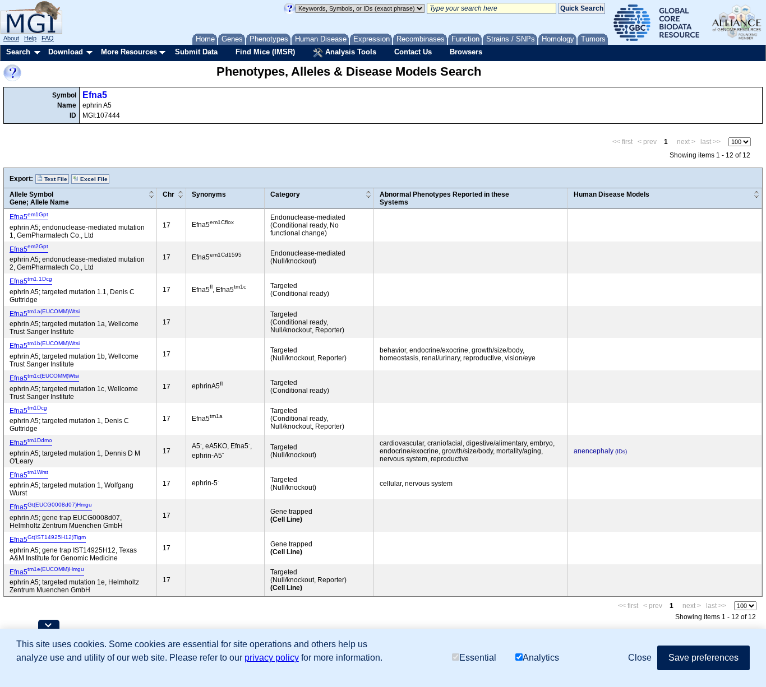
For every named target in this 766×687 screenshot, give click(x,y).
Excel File (93, 179)
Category (285, 194)
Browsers (466, 52)
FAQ (47, 38)
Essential (477, 657)
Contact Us (413, 52)
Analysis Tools (349, 52)
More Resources (129, 52)
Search (18, 52)
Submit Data (196, 52)
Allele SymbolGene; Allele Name (39, 198)
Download (65, 52)
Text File (55, 179)
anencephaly (593, 451)
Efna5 (94, 95)
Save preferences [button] (703, 657)
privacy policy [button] (271, 657)
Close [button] (640, 657)
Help (30, 38)
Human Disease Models (611, 194)
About (11, 38)
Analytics (541, 657)
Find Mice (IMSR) (265, 52)
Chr (168, 194)
